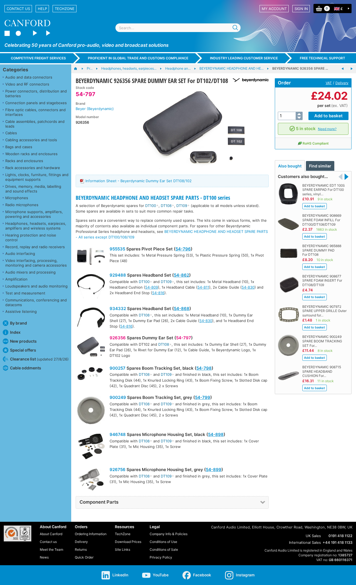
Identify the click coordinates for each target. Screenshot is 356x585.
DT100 (150, 205)
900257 (117, 368)
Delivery (341, 83)
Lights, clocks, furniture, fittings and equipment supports (36, 177)
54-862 (181, 275)
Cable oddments (25, 367)
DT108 (166, 205)
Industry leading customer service (244, 58)
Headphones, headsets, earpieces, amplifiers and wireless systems (35, 225)
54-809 (151, 287)
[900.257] (91, 374)
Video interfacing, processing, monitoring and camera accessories (36, 262)
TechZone (65, 8)
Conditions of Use (163, 542)
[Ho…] (78, 68)
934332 (118, 308)
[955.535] (91, 257)
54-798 (204, 368)
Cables (11, 133)
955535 (117, 249)
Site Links (122, 549)
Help (42, 8)
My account (274, 8)
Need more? (327, 129)
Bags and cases (18, 147)
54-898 (216, 434)
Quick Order (84, 557)
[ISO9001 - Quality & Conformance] (17, 533)
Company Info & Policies (168, 534)
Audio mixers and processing (30, 272)
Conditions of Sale (164, 549)
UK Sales (313, 535)
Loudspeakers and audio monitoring (36, 286)
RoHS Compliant (316, 143)
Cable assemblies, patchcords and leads (35, 123)
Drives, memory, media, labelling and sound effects (33, 188)
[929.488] (91, 287)
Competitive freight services (38, 58)
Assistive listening (21, 311)
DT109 (181, 205)
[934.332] (91, 318)
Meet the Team (51, 549)
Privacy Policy (161, 557)
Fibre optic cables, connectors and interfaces (35, 112)
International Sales (305, 542)
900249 (118, 397)
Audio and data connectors (28, 77)
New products (23, 341)
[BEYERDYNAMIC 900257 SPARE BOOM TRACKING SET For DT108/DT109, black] (351, 68)
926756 (117, 469)
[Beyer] (248, 80)
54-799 (202, 397)
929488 (118, 275)
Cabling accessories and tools (31, 140)
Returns (81, 549)
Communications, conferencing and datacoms (36, 302)
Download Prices (128, 542)
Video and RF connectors (27, 84)
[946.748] (91, 447)
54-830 (248, 287)
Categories (15, 69)
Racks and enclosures (24, 161)
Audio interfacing (20, 253)
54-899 (213, 469)
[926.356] (91, 348)
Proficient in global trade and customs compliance (138, 58)
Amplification (16, 279)
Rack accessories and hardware (32, 167)
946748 (118, 434)
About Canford (51, 534)
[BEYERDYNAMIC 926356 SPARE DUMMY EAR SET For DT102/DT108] (194, 127)
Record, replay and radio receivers (35, 247)
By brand (18, 323)
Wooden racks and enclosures (31, 154)
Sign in (301, 8)
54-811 (203, 287)
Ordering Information (91, 534)
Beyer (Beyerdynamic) (95, 108)
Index (15, 332)
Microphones (16, 198)
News (44, 557)
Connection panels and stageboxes (36, 103)
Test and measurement (25, 293)
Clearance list (39, 359)
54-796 (183, 249)
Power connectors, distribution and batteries (36, 93)
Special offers (23, 350)
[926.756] (91, 481)
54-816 (158, 293)
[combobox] (178, 27)
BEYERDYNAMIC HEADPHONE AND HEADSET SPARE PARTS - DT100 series (153, 197)
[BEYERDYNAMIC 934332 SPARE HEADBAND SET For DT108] (342, 68)
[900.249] (91, 411)
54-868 (181, 308)
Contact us (18, 8)
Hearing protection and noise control (30, 237)
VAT (329, 83)
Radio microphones (21, 205)
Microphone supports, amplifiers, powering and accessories (34, 214)
